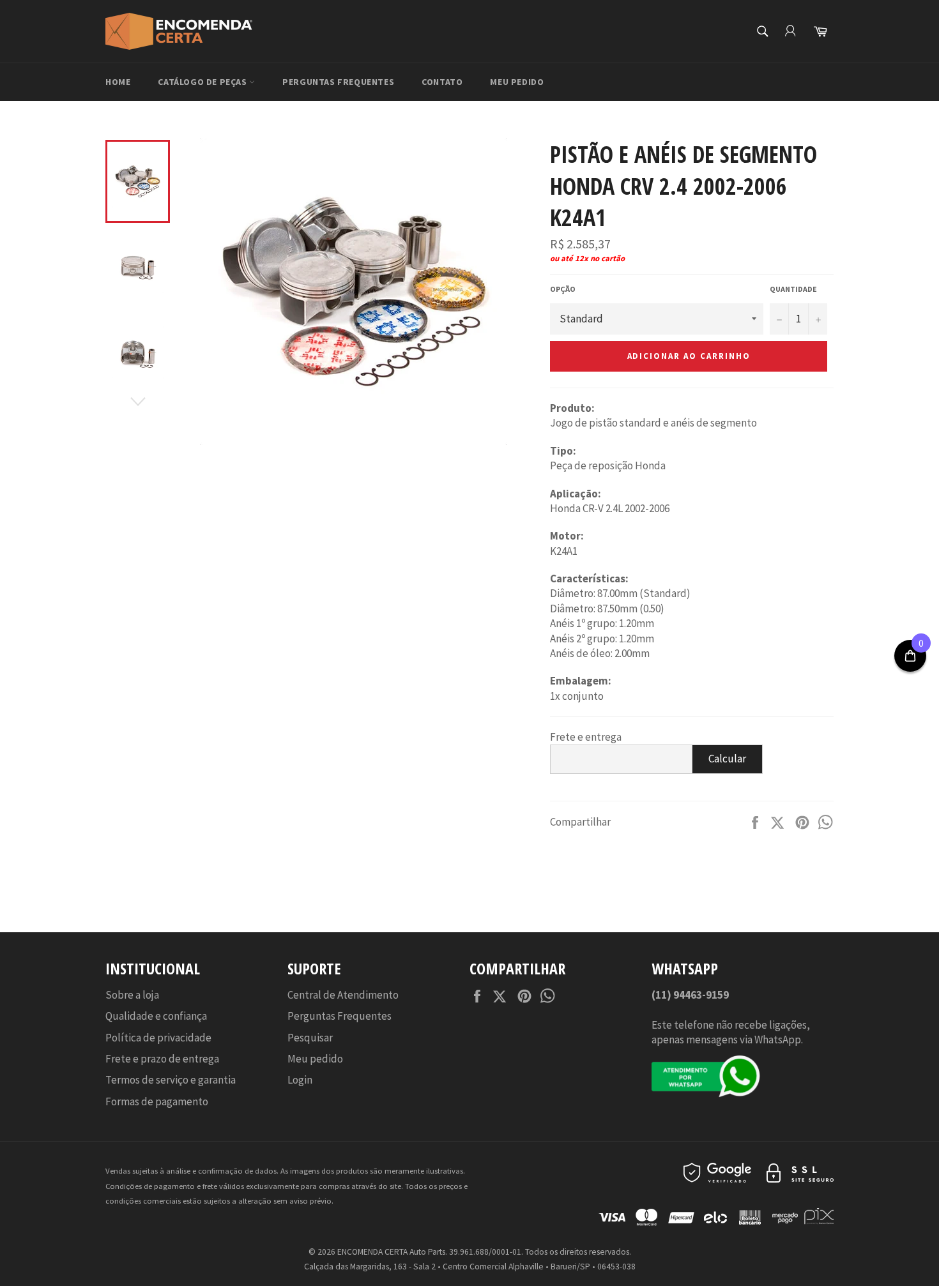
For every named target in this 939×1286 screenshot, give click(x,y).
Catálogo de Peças (203, 81)
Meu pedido (517, 81)
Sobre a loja (132, 995)
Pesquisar (310, 1038)
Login (299, 1080)
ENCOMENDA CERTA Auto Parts (391, 1251)
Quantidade (793, 289)
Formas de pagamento (156, 1101)
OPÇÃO (563, 289)
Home (117, 81)
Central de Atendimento (343, 995)
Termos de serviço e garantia (170, 1080)
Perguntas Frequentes (338, 81)
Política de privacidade (158, 1038)
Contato (442, 81)
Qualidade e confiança (156, 1016)
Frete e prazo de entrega (162, 1059)
